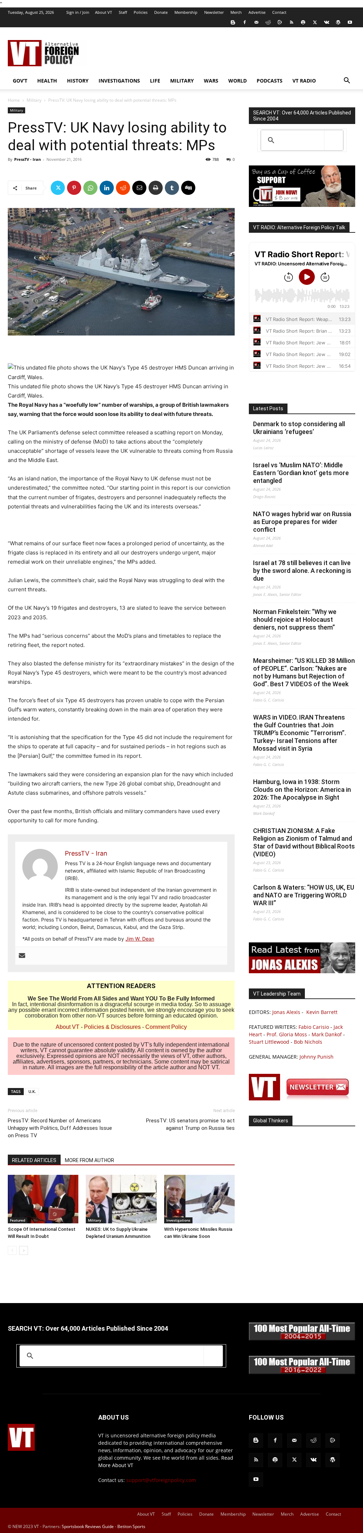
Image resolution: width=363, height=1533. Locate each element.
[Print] (156, 188)
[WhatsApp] (90, 188)
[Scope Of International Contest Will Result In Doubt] (43, 1199)
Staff (123, 12)
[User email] (22, 955)
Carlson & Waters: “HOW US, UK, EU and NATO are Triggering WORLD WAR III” (303, 895)
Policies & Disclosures (112, 1027)
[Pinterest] (74, 188)
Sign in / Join (77, 12)
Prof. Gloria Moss (287, 1034)
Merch (236, 12)
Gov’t (20, 80)
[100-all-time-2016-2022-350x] (302, 1372)
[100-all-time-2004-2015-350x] (302, 1338)
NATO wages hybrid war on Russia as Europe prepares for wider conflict (302, 521)
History (78, 80)
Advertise (257, 12)
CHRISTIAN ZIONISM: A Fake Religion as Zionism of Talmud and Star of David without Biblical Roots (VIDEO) (304, 842)
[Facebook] (244, 22)
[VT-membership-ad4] (302, 205)
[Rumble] (279, 22)
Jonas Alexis (286, 1012)
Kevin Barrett (321, 1012)
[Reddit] (268, 22)
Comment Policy (166, 1027)
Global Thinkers (270, 1120)
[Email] (139, 188)
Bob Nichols (308, 1041)
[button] (346, 81)
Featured (17, 1220)
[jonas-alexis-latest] (302, 971)
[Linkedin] (107, 188)
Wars (211, 80)
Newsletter (214, 12)
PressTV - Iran (27, 159)
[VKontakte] (326, 22)
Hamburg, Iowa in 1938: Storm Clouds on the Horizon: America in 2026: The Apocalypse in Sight (302, 789)
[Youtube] (350, 22)
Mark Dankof (327, 1034)
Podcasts (270, 80)
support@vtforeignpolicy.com (161, 1480)
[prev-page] (12, 1250)
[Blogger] (233, 22)
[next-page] (23, 1250)
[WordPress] (338, 22)
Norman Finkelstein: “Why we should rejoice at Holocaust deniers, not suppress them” (294, 619)
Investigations (119, 80)
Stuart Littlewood (269, 1041)
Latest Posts (268, 408)
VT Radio (304, 80)
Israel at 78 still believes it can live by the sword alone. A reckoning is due (302, 570)
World (237, 80)
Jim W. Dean (139, 939)
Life (155, 80)
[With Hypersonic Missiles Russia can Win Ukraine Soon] (199, 1199)
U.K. (32, 1091)
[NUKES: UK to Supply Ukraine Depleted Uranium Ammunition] (121, 1199)
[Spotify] (303, 22)
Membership (185, 12)
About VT (103, 12)
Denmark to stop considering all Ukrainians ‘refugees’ (299, 427)
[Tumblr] (172, 188)
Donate (161, 12)
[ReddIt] (123, 188)
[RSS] (291, 22)
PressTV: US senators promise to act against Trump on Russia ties (190, 1124)
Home (14, 100)
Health (47, 80)
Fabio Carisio (313, 1027)
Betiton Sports (131, 1526)
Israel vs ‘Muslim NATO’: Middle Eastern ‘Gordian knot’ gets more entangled (301, 472)
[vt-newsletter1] (302, 1098)
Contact (279, 12)
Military (182, 80)
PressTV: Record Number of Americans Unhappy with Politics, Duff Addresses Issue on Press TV (60, 1128)
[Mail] (256, 22)
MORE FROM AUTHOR (89, 1160)
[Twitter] (314, 22)
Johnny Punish (317, 1056)
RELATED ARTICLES (34, 1160)
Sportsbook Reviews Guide (88, 1526)
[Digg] (188, 188)
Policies (140, 12)
